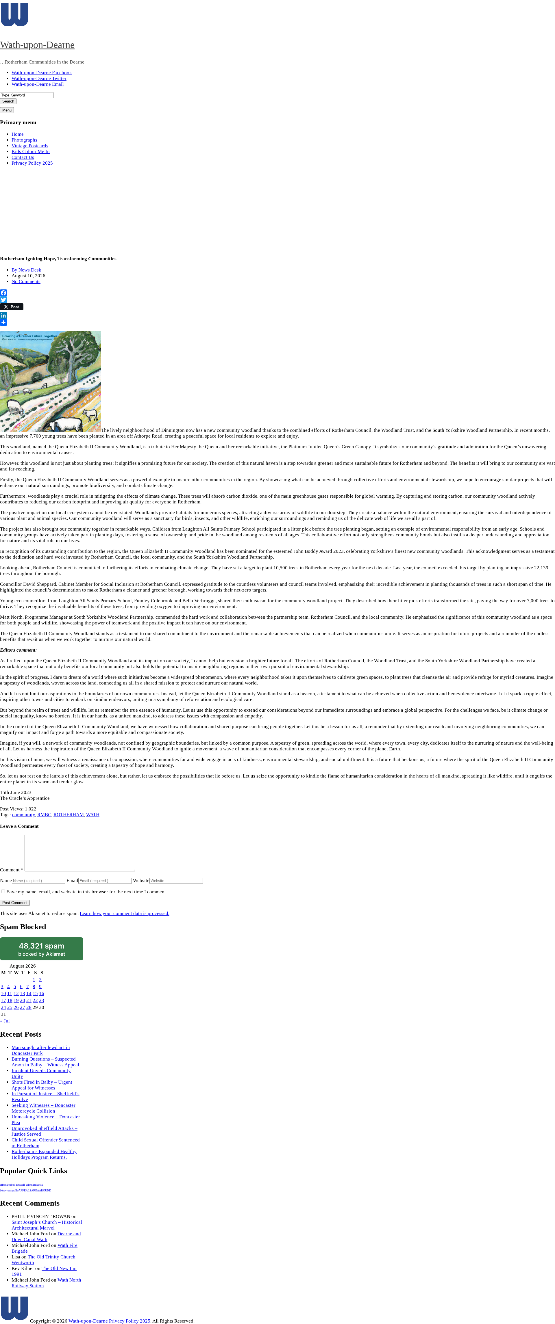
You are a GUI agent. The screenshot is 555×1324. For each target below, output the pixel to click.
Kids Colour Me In (31, 151)
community (23, 814)
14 (29, 993)
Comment (11, 870)
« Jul (5, 1021)
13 (22, 993)
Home (18, 134)
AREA (35, 1190)
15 (35, 993)
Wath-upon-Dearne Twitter (39, 78)
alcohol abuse (14, 1184)
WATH (92, 814)
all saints (27, 1184)
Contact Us (23, 157)
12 (16, 993)
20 (22, 1000)
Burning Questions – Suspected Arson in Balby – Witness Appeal (45, 1062)
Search (8, 101)
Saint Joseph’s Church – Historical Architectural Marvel (47, 1225)
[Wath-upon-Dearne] (14, 1321)
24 (3, 1007)
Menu (7, 110)
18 (9, 1000)
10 (3, 993)
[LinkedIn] (277, 315)
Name (6, 880)
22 (35, 1000)
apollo (14, 1190)
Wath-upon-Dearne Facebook (42, 72)
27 (22, 1007)
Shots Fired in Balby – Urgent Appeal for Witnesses (42, 1085)
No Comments (26, 281)
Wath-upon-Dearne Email (38, 84)
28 (29, 1007)
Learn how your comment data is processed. (124, 913)
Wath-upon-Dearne (37, 44)
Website (141, 880)
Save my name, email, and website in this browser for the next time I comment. (87, 892)
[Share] (277, 322)
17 (3, 1000)
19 (16, 1000)
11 (9, 993)
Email (72, 880)
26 (16, 1007)
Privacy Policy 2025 (32, 163)
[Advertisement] (277, 211)
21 (29, 1000)
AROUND (45, 1190)
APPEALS (24, 1190)
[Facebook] (277, 292)
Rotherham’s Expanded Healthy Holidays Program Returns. (44, 1154)
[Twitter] (277, 299)
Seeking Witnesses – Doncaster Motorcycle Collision (43, 1108)
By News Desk (26, 270)
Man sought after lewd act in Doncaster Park (41, 1050)
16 (41, 993)
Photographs (24, 140)
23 (41, 1000)
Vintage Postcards (30, 145)
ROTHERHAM (68, 814)
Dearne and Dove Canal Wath (46, 1236)
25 (9, 1007)
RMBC (44, 814)
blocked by (41, 949)
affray (3, 1184)
